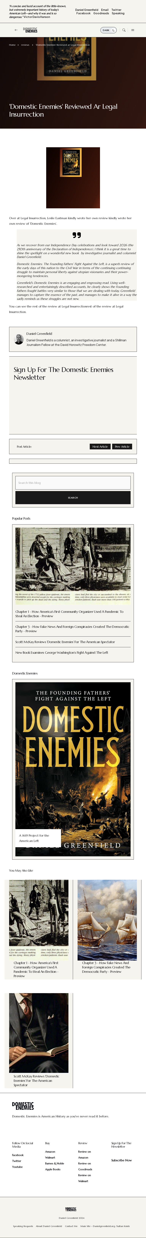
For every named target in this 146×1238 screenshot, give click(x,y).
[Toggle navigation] (132, 30)
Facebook (83, 13)
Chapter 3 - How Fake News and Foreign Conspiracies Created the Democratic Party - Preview (106, 967)
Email (105, 9)
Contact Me (71, 1226)
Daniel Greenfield (86, 9)
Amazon (50, 1151)
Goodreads (101, 13)
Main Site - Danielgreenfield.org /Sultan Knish (105, 1226)
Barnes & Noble (54, 1163)
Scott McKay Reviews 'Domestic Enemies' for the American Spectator (65, 642)
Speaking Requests (23, 1226)
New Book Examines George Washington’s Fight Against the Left (61, 652)
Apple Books (52, 1169)
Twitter (116, 9)
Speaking (118, 13)
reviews (25, 44)
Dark (107, 30)
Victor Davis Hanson (37, 11)
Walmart (50, 1157)
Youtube (17, 1167)
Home (12, 44)
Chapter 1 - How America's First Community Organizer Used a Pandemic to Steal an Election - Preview (36, 969)
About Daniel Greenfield (49, 1226)
